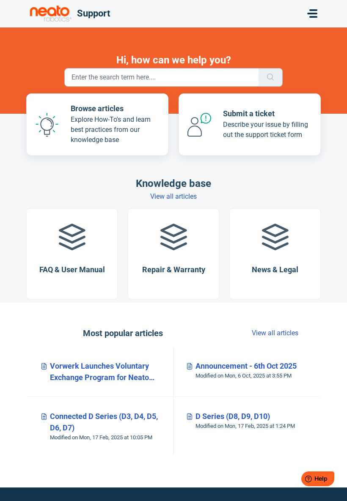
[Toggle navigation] (312, 13)
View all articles (173, 196)
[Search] (271, 77)
